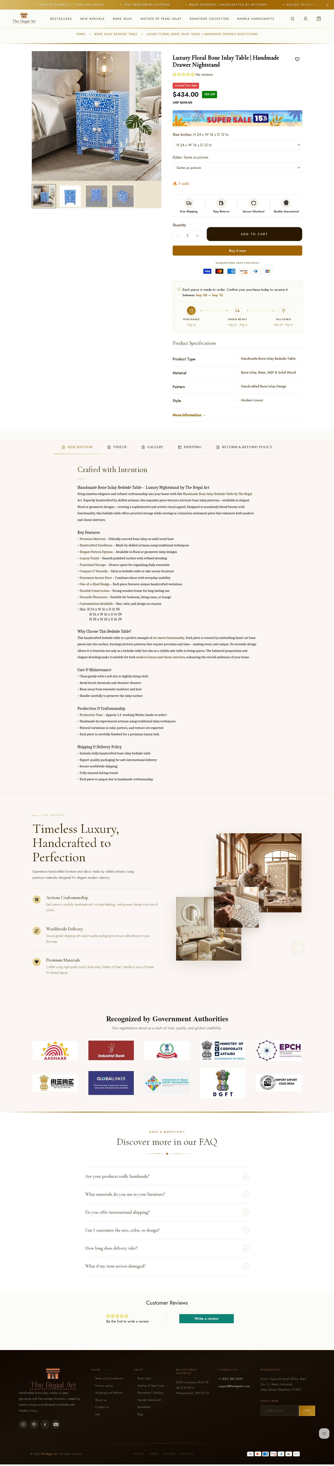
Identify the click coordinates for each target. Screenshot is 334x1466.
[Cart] (318, 18)
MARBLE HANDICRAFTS (255, 19)
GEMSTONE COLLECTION (209, 19)
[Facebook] (45, 1424)
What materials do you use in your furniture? (125, 1194)
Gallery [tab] (155, 447)
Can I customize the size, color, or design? (122, 1230)
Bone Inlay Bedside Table (115, 34)
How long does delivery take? (111, 1248)
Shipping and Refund (109, 1393)
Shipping (187, 1454)
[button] (184, 74)
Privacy (139, 1454)
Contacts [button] (227, 1369)
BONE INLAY (122, 19)
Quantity (179, 225)
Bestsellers (144, 1407)
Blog (140, 1414)
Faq (97, 1414)
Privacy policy (104, 1385)
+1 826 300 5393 (230, 1379)
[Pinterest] (34, 1424)
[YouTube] (56, 1424)
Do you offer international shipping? (117, 1212)
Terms (154, 1454)
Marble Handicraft (149, 1400)
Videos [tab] (120, 447)
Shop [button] (138, 1369)
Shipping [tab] (193, 447)
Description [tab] (80, 447)
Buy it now (237, 250)
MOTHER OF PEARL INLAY (161, 19)
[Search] (292, 18)
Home (80, 34)
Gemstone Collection (150, 1393)
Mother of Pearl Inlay (151, 1385)
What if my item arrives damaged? (115, 1266)
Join (307, 1410)
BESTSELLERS (61, 19)
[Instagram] (23, 1424)
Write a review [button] (206, 1318)
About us (101, 1400)
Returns (169, 1454)
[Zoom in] (152, 61)
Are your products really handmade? (117, 1176)
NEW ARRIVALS (92, 19)
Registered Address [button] (186, 1371)
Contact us (102, 1407)
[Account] (305, 18)
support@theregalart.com (234, 1386)
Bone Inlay (144, 1378)
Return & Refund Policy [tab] (247, 447)
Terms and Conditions (109, 1378)
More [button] (96, 1369)
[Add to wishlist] (297, 59)
